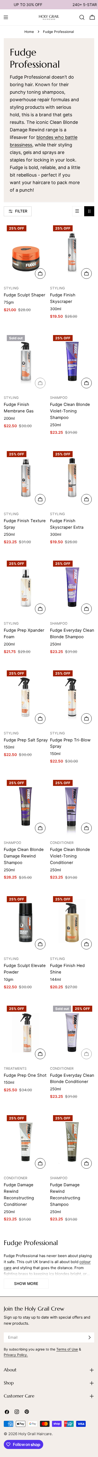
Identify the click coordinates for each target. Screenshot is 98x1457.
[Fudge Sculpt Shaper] (26, 251)
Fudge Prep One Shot (25, 1075)
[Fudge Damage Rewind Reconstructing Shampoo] (72, 1141)
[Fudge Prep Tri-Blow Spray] (72, 696)
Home (29, 32)
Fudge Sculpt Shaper (24, 294)
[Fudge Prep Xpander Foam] (26, 587)
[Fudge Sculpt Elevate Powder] (26, 922)
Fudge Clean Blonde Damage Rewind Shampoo (24, 856)
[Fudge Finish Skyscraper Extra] (72, 477)
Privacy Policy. (16, 1355)
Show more (26, 1283)
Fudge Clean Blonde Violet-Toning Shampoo (70, 411)
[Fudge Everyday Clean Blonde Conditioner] (72, 1032)
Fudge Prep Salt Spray (26, 739)
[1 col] (77, 211)
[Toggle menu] (6, 17)
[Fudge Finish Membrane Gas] (26, 361)
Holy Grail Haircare (35, 1433)
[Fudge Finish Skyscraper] (72, 251)
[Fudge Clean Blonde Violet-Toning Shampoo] (72, 361)
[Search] (82, 17)
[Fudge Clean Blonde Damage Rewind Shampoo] (26, 806)
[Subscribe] (89, 1337)
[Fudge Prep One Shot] (26, 1032)
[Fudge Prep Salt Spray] (26, 696)
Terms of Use (67, 1349)
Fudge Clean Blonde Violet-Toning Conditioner (70, 856)
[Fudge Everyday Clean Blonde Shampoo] (72, 587)
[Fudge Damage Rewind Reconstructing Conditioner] (26, 1141)
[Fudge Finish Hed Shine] (72, 922)
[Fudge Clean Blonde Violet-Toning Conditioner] (72, 806)
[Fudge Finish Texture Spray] (26, 477)
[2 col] (89, 211)
